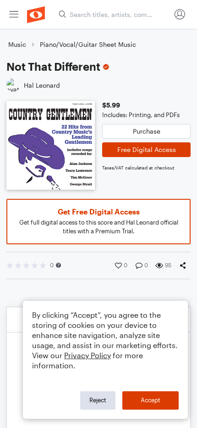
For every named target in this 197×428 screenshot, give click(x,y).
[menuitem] (13, 14)
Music (17, 44)
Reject (97, 400)
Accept (150, 400)
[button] (58, 265)
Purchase (146, 131)
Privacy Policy (87, 355)
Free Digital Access (146, 149)
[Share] (185, 265)
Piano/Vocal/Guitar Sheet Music (88, 44)
